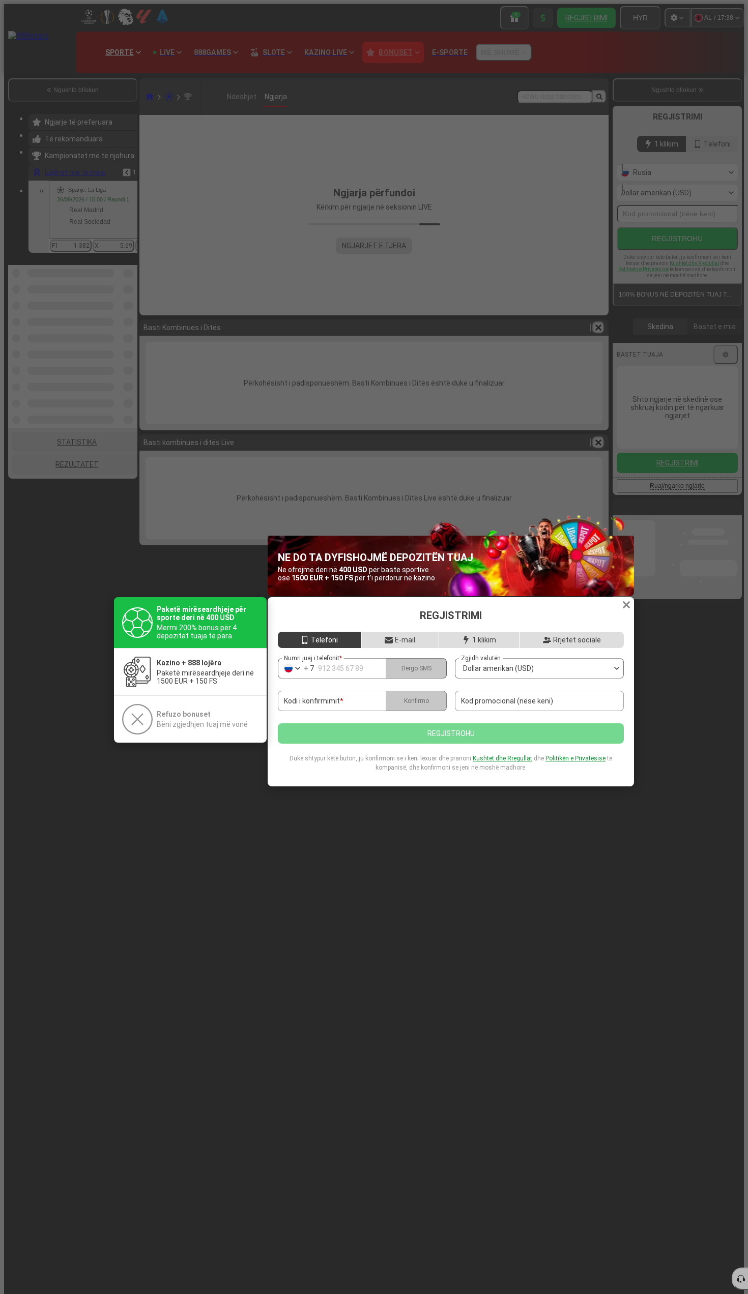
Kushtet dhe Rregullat (502, 758)
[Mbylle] (626, 604)
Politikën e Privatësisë (575, 758)
